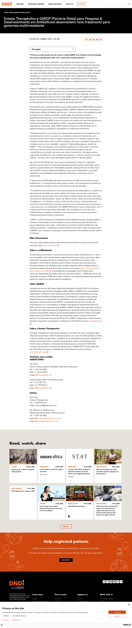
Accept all (117, 612)
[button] (86, 39)
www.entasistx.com (38, 352)
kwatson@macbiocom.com (49, 419)
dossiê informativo (49, 246)
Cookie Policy (16, 620)
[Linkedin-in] (104, 581)
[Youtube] (110, 581)
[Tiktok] (117, 581)
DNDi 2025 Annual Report (76, 506)
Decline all (117, 616)
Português (36, 49)
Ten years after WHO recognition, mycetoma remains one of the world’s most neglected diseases (79, 472)
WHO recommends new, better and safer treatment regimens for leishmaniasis (107, 472)
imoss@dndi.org (45, 375)
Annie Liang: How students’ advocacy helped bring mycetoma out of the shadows (51, 508)
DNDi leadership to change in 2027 (23, 491)
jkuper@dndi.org (45, 388)
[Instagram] (107, 581)
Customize (5, 620)
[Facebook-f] (121, 581)
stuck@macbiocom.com (48, 421)
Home (6, 12)
